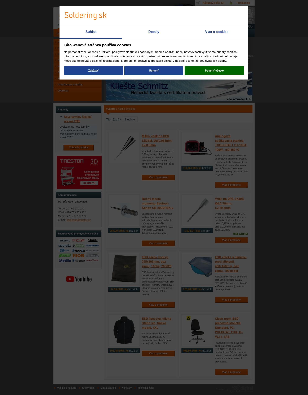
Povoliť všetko (214, 70)
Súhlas (91, 32)
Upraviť (154, 70)
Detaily (153, 32)
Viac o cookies (216, 32)
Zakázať (93, 70)
